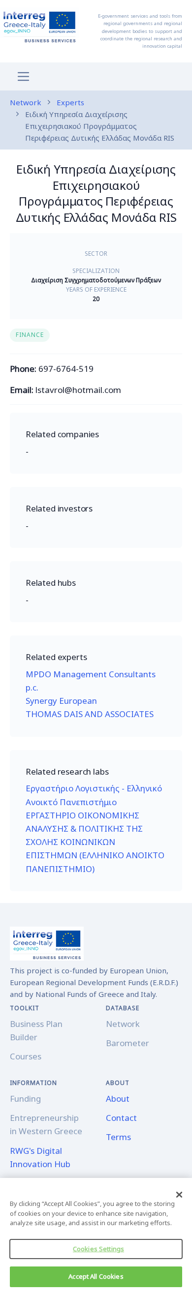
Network (25, 102)
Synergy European (61, 700)
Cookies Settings (98, 1248)
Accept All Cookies (95, 1276)
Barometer (127, 1043)
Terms (118, 1137)
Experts (70, 102)
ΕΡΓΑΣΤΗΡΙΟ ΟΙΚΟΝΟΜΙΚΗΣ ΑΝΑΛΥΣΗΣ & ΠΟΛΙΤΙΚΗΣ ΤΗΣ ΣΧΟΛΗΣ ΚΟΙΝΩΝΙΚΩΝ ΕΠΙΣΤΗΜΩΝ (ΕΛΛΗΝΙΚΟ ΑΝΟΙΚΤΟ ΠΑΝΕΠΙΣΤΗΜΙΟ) (95, 842)
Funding (25, 1098)
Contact (121, 1117)
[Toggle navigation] (23, 76)
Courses (25, 1056)
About (117, 1098)
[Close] (179, 1194)
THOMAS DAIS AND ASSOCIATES (90, 714)
